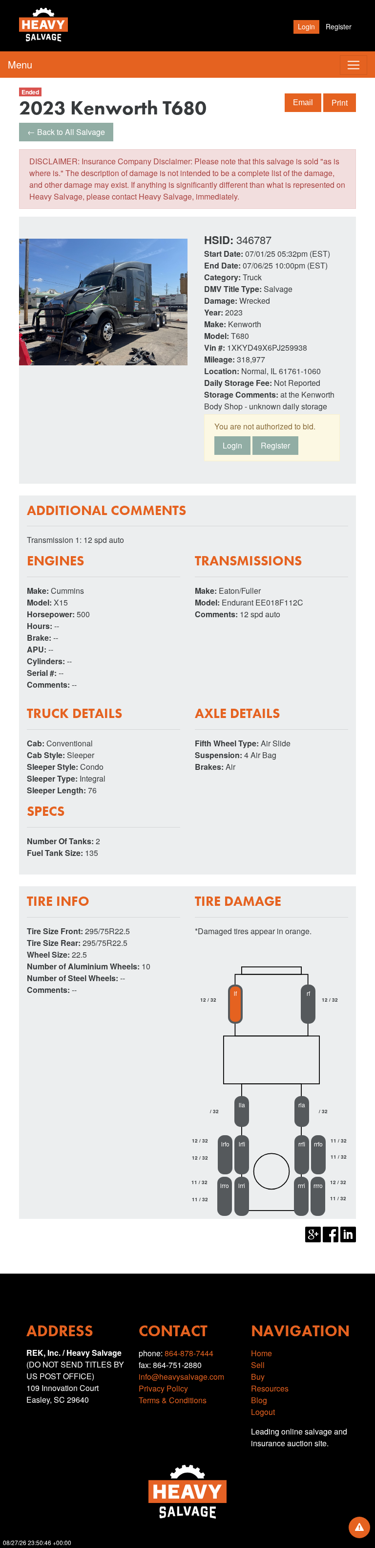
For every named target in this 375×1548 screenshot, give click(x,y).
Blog (259, 1400)
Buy (258, 1376)
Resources (270, 1388)
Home (261, 1353)
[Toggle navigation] (353, 65)
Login (306, 26)
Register (339, 26)
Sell (258, 1364)
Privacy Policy (163, 1388)
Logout (263, 1411)
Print (340, 102)
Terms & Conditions (173, 1400)
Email (303, 102)
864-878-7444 (189, 1353)
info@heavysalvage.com (181, 1376)
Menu (20, 64)
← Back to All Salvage (66, 131)
